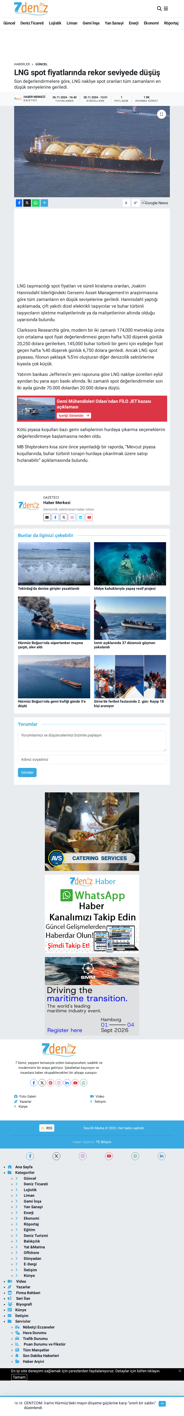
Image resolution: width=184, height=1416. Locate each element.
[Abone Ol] (155, 202)
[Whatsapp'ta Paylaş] (36, 203)
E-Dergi (30, 1264)
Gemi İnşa (91, 23)
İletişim (100, 1102)
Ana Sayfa (24, 1167)
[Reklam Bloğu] (92, 831)
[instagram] (83, 1156)
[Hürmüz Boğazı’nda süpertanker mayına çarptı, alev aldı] (54, 618)
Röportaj (171, 23)
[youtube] (109, 1156)
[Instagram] (72, 517)
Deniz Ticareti (32, 23)
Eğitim (29, 1229)
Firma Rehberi (27, 1293)
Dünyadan (32, 1258)
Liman (72, 23)
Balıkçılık (31, 1241)
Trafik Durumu (35, 1338)
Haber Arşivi (33, 1361)
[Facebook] (55, 517)
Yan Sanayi (114, 23)
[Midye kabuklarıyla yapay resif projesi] (130, 563)
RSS (48, 1128)
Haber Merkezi (56, 502)
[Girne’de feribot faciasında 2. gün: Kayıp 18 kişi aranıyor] (130, 676)
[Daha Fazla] (44, 203)
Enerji (133, 23)
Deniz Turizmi (35, 1235)
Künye (23, 1107)
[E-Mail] (47, 517)
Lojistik (55, 23)
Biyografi (23, 1304)
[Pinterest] (50, 1082)
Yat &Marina (34, 1247)
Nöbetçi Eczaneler (39, 1327)
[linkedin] (162, 1156)
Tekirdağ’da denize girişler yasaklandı (48, 588)
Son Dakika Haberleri (41, 1355)
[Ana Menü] (166, 8)
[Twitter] (63, 517)
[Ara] (159, 8)
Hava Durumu (34, 1333)
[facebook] (30, 1156)
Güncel (9, 23)
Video (100, 1096)
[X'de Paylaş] (27, 203)
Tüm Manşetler (36, 1350)
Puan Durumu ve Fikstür (44, 1344)
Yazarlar (25, 1102)
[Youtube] (88, 517)
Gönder (27, 772)
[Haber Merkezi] (28, 505)
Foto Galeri (28, 1096)
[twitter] (56, 1156)
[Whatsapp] (83, 1082)
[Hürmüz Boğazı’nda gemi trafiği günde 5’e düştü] (54, 676)
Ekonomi (151, 23)
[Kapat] (181, 1371)
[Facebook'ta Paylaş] (19, 203)
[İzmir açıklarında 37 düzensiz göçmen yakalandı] (130, 618)
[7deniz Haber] (31, 8)
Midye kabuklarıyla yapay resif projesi (125, 588)
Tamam (19, 1377)
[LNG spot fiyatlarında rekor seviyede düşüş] (92, 151)
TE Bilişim (103, 1142)
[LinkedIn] (67, 1082)
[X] (42, 1082)
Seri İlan (22, 1298)
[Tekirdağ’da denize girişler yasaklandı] (54, 563)
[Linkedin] (80, 517)
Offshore (31, 1252)
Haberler (22, 64)
